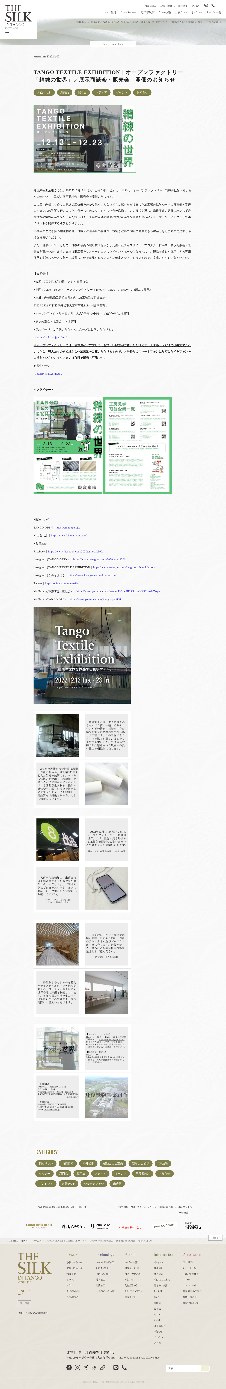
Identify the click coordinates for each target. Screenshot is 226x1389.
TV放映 (163, 1163)
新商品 (64, 92)
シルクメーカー (128, 12)
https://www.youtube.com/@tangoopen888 (95, 599)
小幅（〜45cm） (74, 1262)
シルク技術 (165, 12)
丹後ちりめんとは (132, 1274)
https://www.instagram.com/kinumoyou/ (93, 575)
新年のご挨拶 (140, 1163)
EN (198, 6)
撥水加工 (100, 1279)
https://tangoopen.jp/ (68, 527)
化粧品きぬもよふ (133, 1285)
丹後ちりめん (150, 6)
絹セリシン (46, 1163)
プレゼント (46, 1183)
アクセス (186, 1279)
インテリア (70, 1279)
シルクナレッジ (94, 1183)
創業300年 (68, 1183)
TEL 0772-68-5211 (128, 1357)
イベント (121, 92)
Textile (72, 1254)
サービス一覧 (213, 12)
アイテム (70, 1285)
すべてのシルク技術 (105, 1291)
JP (192, 6)
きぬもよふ (44, 92)
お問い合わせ (190, 1297)
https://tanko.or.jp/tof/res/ (52, 337)
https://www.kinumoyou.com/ (69, 535)
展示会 (82, 92)
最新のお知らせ (190, 1302)
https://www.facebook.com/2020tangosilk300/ (75, 551)
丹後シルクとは (132, 1268)
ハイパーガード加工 (105, 1262)
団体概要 (183, 6)
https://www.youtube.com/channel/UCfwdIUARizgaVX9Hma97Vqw (118, 591)
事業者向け (143, 1173)
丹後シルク (181, 12)
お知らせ (142, 92)
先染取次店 (148, 12)
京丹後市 (88, 1163)
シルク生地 (110, 12)
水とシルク (196, 12)
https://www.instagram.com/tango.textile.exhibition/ (124, 567)
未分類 (117, 1183)
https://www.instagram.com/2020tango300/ (99, 559)
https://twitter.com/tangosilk (61, 583)
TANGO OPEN (133, 1291)
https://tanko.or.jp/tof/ (49, 373)
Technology (105, 1254)
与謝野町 (67, 1163)
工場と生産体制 (191, 1274)
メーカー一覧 (131, 1262)
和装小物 (71, 1274)
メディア (101, 92)
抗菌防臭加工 (103, 1274)
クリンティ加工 (102, 1268)
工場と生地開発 (167, 6)
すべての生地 (73, 1291)
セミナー (44, 1173)
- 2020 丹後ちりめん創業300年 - (34, 1313)
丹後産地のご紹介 (192, 1291)
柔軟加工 (100, 1285)
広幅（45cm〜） (74, 1268)
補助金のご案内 (113, 1163)
